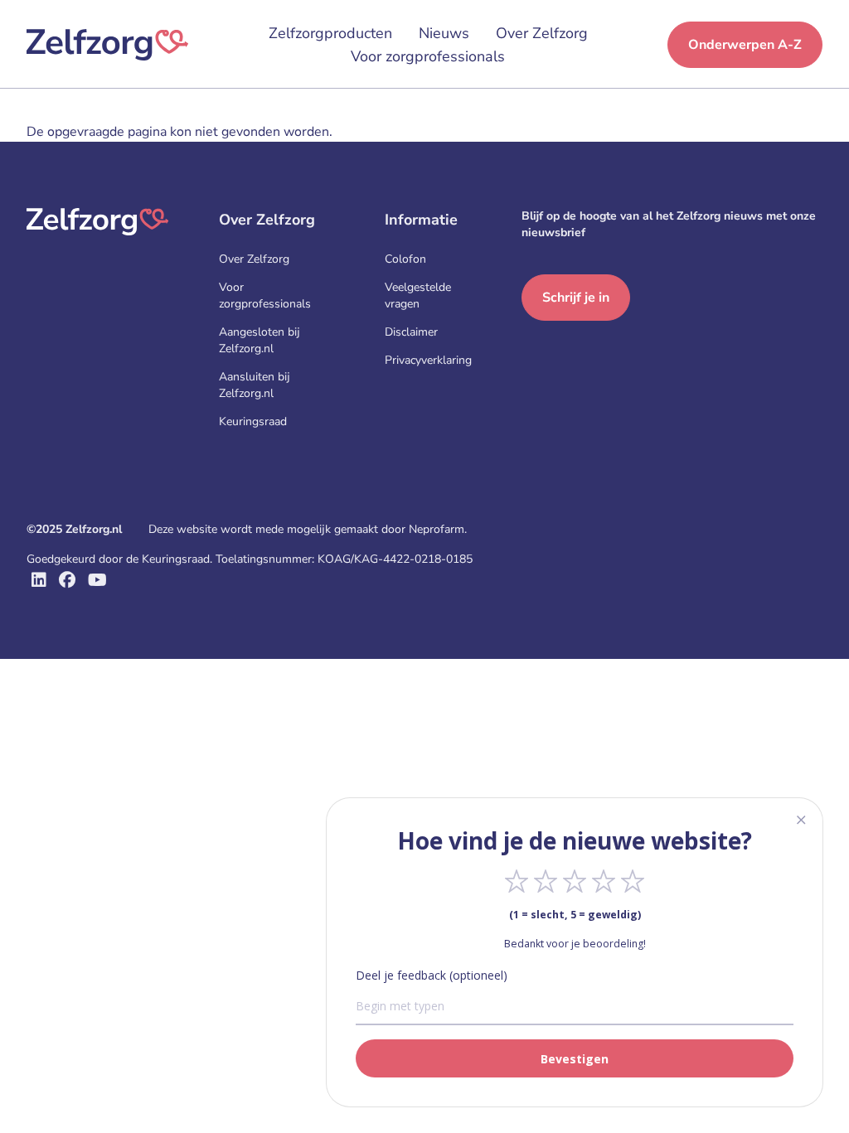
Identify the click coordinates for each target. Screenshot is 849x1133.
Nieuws (444, 33)
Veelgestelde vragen (418, 295)
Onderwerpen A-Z (745, 45)
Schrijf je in (575, 297)
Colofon (405, 259)
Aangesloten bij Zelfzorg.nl (259, 340)
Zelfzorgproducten (330, 33)
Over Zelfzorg (542, 33)
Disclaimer (411, 332)
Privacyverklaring (428, 360)
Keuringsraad (253, 421)
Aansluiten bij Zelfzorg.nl (254, 385)
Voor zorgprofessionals (428, 56)
